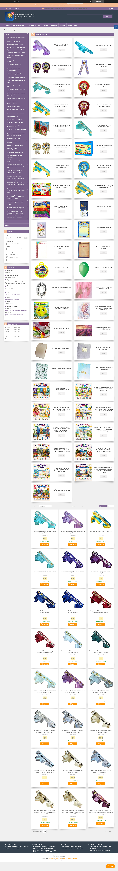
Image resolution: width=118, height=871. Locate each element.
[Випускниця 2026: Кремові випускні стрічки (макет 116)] (100, 719)
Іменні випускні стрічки (103, 45)
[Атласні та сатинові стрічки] (41, 351)
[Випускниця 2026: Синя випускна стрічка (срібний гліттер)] (72, 599)
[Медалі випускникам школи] (41, 67)
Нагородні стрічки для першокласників (103, 126)
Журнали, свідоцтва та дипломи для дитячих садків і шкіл (61, 470)
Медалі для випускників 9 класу (103, 85)
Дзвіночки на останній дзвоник (103, 65)
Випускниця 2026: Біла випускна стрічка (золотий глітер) (73, 651)
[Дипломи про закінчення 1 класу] (84, 148)
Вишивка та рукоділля (61, 328)
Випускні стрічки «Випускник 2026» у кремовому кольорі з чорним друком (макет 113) (73, 812)
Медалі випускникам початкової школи (104, 105)
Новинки (62, 25)
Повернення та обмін (34, 25)
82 (79, 506)
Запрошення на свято (104, 207)
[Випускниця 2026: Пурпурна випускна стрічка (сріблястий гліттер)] (72, 559)
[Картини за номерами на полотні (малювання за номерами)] (84, 310)
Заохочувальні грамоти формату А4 (61, 247)
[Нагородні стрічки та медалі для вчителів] (84, 189)
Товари (7, 34)
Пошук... (108, 16)
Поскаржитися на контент (55, 858)
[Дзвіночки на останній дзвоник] (84, 67)
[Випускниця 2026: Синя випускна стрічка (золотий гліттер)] (44, 599)
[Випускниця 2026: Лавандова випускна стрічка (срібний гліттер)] (72, 519)
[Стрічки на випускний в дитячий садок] (41, 169)
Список (111, 506)
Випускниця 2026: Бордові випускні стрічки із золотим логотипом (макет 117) (101, 811)
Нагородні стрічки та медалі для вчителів (103, 186)
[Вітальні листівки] (41, 229)
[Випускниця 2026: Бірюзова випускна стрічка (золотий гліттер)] (44, 559)
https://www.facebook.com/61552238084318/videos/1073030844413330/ (16, 310)
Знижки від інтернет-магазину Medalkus (101, 850)
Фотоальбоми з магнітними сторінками (103, 368)
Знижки (7, 225)
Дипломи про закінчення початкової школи (61, 126)
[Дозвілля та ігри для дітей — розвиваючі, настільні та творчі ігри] (84, 391)
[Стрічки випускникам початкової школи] (41, 108)
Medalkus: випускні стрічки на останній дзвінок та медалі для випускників (44, 847)
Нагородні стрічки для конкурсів (61, 206)
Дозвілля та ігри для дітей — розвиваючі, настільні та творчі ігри (103, 389)
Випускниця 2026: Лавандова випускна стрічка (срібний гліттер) (73, 532)
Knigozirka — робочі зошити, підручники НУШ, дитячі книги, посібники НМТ (44, 851)
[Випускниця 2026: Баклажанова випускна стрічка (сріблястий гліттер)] (100, 559)
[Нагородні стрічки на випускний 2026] (41, 47)
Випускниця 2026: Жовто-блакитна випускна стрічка (101, 532)
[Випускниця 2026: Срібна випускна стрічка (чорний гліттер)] (72, 719)
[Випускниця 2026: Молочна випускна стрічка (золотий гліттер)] (44, 679)
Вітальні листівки (61, 227)
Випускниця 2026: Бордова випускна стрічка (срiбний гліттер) (45, 651)
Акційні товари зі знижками (61, 490)
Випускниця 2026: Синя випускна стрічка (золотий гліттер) (45, 611)
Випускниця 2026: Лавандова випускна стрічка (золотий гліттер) (73, 691)
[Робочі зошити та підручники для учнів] (41, 391)
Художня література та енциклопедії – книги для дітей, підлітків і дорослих (61, 449)
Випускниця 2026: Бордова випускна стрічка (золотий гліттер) (101, 611)
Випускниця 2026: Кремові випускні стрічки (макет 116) (101, 731)
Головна (7, 25)
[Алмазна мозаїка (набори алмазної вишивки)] (84, 330)
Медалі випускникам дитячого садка (104, 166)
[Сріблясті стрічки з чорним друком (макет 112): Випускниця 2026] (44, 759)
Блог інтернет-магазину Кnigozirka (71, 846)
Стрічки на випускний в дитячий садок (61, 166)
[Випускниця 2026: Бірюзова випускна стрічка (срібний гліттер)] (44, 519)
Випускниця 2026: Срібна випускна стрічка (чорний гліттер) (72, 731)
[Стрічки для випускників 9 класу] (41, 88)
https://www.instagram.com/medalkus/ (15, 314)
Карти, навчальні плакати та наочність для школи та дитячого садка (103, 429)
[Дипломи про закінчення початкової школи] (41, 128)
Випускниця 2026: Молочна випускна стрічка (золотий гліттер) (45, 691)
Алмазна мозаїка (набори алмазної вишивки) (103, 328)
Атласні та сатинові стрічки (61, 348)
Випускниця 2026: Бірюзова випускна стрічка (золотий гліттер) (45, 571)
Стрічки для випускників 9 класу (61, 85)
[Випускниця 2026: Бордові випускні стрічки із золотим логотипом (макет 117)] (100, 799)
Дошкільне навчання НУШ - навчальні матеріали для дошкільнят (61, 409)
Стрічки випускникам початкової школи (61, 105)
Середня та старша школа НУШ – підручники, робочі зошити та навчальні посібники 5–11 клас (61, 429)
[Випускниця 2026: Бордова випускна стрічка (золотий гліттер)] (100, 599)
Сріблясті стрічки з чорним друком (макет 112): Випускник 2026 (101, 771)
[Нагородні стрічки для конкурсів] (41, 209)
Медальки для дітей (61, 267)
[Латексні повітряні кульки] (84, 270)
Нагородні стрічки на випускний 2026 (61, 45)
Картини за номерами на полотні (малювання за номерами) (103, 308)
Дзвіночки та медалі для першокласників (61, 146)
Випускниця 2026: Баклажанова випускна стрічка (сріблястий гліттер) (101, 571)
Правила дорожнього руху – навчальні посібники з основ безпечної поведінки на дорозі (103, 470)
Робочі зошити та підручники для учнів (61, 388)
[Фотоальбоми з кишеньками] (41, 371)
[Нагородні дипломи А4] (84, 229)
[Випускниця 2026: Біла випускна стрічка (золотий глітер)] (72, 639)
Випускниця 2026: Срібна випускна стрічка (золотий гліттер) (101, 691)
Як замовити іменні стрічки (69, 851)
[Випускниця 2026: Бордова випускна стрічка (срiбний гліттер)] (44, 639)
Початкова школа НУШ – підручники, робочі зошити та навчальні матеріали (104, 409)
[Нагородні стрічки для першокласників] (84, 128)
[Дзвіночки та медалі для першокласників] (41, 148)
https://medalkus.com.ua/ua (12, 294)
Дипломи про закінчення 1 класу (103, 146)
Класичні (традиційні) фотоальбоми (103, 348)
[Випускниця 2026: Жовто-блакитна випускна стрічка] (100, 519)
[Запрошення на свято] (84, 209)
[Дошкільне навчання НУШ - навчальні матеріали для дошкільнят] (41, 411)
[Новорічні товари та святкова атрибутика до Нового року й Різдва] (84, 452)
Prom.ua (68, 855)
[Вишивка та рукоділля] (41, 330)
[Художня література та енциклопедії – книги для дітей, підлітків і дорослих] (41, 452)
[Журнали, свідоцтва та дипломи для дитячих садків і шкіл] (41, 472)
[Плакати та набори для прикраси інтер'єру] (41, 310)
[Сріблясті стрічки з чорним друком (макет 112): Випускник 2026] (100, 759)
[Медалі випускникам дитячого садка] (84, 169)
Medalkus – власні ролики (12, 848)
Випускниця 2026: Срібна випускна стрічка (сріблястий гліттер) (44, 731)
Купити (45, 544)
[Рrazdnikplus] (9, 16)
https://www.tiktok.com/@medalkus (14, 318)
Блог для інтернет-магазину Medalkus (72, 848)
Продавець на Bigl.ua (59, 856)
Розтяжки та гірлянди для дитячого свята (103, 287)
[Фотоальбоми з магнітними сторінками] (84, 371)
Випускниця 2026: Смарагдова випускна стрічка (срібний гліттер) (101, 651)
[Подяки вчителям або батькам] (84, 250)
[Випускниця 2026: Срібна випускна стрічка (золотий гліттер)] (100, 679)
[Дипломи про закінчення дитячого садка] (41, 189)
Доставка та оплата (19, 25)
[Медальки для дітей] (41, 270)
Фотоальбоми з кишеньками (61, 368)
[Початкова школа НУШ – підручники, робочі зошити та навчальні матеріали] (84, 411)
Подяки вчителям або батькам (103, 247)
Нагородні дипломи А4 (103, 227)
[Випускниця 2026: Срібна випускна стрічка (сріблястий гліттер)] (44, 719)
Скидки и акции (72, 25)
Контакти (54, 25)
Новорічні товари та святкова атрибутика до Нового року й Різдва (104, 449)
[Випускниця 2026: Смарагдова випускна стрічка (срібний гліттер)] (100, 639)
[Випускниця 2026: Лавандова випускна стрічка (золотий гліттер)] (72, 679)
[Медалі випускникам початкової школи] (84, 108)
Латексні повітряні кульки (103, 267)
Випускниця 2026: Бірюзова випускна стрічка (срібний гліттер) (45, 532)
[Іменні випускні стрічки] (84, 47)
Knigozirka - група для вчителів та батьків (17, 846)
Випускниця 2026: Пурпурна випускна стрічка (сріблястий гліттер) (72, 571)
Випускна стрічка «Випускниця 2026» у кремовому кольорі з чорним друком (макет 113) (44, 812)
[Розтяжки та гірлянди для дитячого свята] (84, 290)
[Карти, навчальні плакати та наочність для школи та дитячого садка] (84, 432)
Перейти (61, 50)
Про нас (46, 25)
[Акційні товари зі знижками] (41, 492)
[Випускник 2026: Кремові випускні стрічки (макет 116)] (72, 759)
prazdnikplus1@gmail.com (12, 299)
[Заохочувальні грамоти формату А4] (41, 250)
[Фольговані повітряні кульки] (41, 290)
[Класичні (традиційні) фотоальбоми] (84, 351)
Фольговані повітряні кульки (61, 288)
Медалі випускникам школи (61, 65)
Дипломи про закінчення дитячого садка (61, 186)
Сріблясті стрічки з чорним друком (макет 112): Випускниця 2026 (44, 771)
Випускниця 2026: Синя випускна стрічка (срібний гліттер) (73, 611)
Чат (112, 866)
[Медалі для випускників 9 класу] (84, 88)
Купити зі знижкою (75, 5)
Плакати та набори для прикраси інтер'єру (61, 308)
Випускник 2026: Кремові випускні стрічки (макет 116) (73, 771)
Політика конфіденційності (70, 858)
